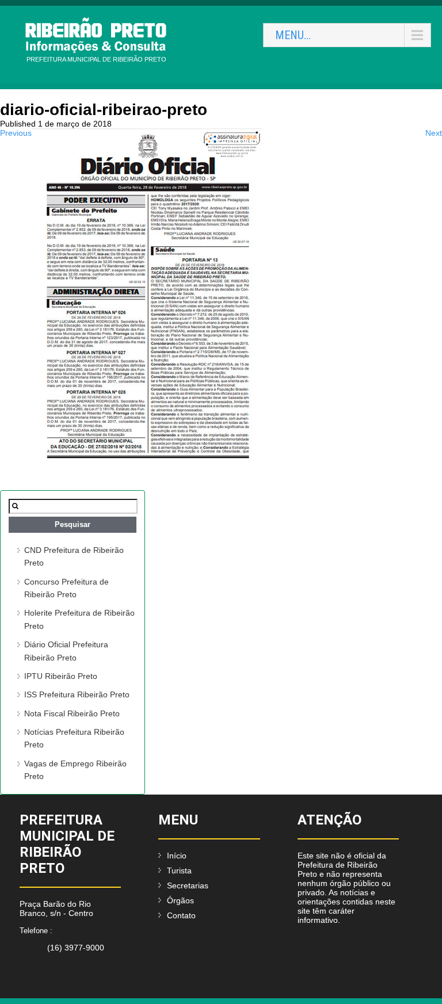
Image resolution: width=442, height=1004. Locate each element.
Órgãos (180, 900)
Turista (179, 870)
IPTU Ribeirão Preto (60, 676)
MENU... (293, 35)
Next (433, 133)
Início (176, 855)
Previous (16, 133)
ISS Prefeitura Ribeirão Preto (76, 694)
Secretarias (187, 885)
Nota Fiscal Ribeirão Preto (72, 713)
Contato (181, 915)
